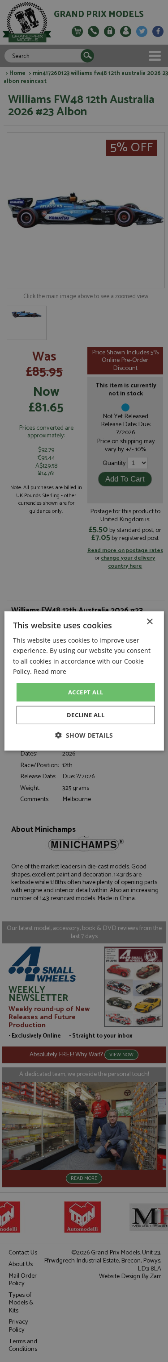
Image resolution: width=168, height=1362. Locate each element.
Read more (50, 671)
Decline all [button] (85, 715)
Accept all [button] (85, 692)
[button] (84, 735)
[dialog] (84, 681)
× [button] (149, 622)
